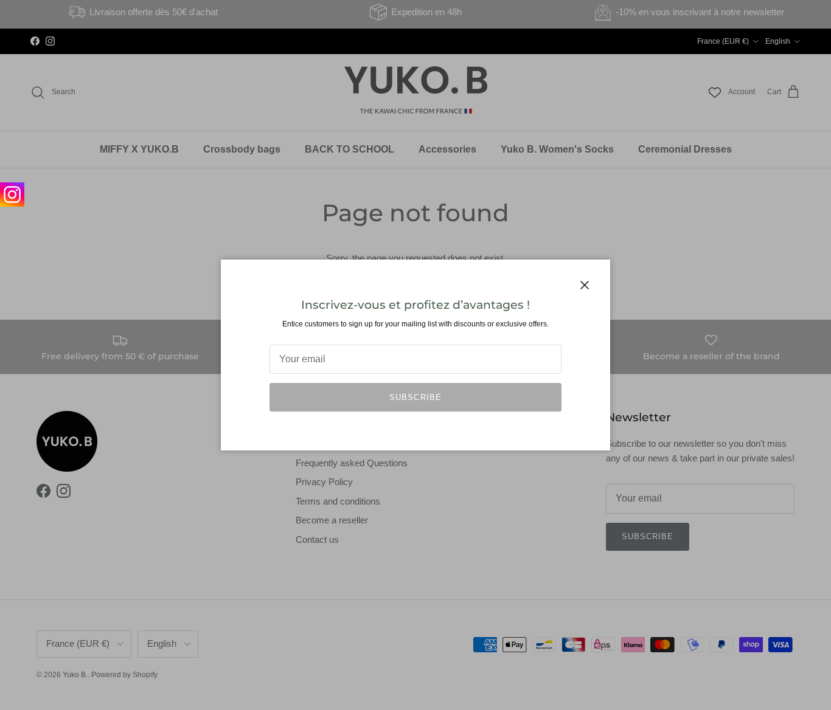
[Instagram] (12, 194)
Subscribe (415, 397)
